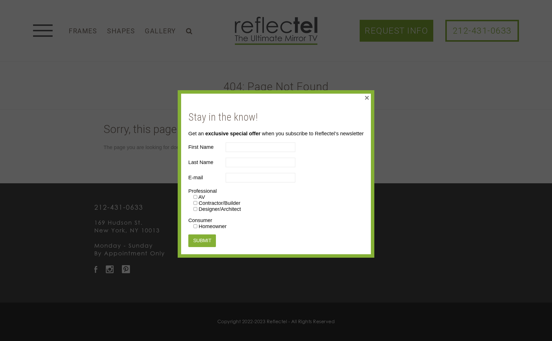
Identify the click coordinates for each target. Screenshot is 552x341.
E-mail (195, 177)
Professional (202, 191)
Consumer (200, 220)
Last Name (200, 162)
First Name (201, 147)
